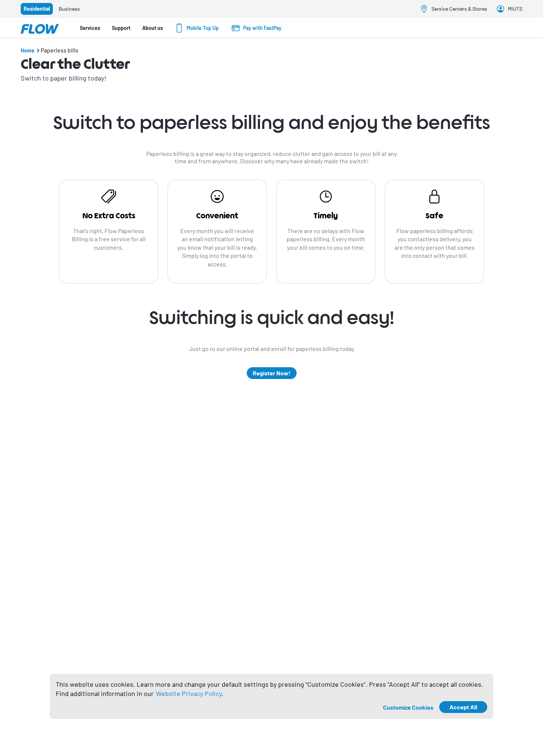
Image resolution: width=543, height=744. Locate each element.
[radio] (37, 9)
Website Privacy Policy (189, 693)
